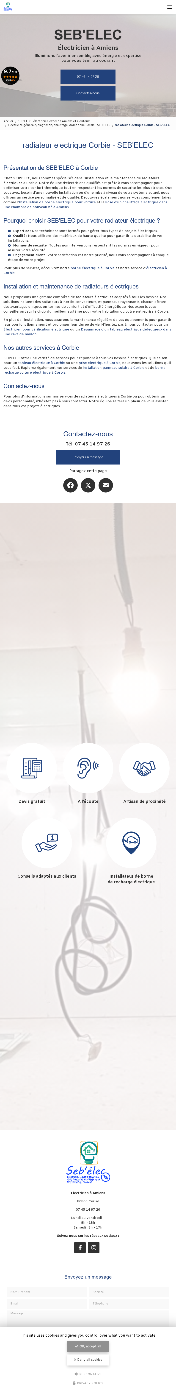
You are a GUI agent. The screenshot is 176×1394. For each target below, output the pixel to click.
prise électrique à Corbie (100, 363)
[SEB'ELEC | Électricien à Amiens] (8, 6)
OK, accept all (89, 1346)
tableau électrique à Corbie (41, 363)
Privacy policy (89, 1383)
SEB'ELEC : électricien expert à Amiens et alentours (54, 121)
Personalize (90, 1374)
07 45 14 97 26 (88, 77)
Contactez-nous (88, 93)
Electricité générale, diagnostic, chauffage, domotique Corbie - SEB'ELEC (59, 125)
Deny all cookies (89, 1360)
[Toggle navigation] (170, 6)
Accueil (8, 121)
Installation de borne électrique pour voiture (57, 202)
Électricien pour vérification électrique (36, 329)
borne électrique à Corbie (93, 268)
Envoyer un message (88, 457)
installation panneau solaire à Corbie (113, 368)
